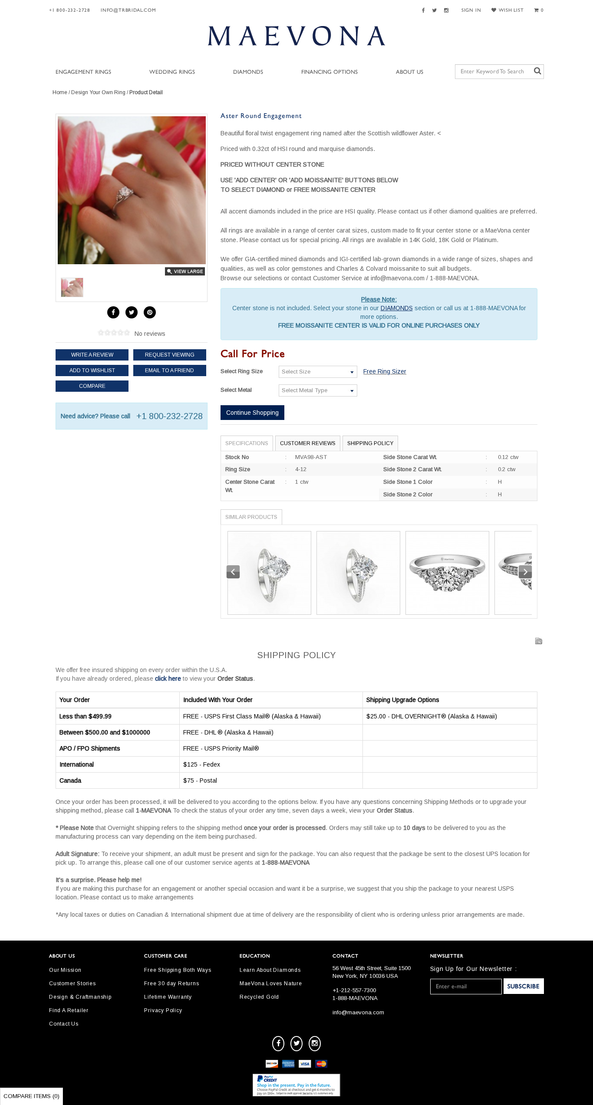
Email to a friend (169, 370)
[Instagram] (447, 10)
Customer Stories (72, 983)
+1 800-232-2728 (69, 10)
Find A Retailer (69, 1010)
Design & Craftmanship (80, 997)
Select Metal (236, 390)
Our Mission (65, 970)
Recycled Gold (259, 997)
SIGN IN (471, 10)
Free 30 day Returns (171, 983)
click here (168, 678)
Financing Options (329, 72)
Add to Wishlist (92, 370)
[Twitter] (435, 10)
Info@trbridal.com (128, 10)
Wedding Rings (172, 72)
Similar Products (251, 517)
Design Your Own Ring (98, 92)
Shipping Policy (370, 443)
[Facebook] (425, 10)
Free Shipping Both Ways (177, 970)
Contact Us (64, 1024)
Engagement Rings (83, 72)
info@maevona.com (358, 1012)
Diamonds (248, 72)
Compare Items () (31, 1096)
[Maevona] (296, 36)
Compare (92, 386)
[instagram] (315, 1043)
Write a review (92, 355)
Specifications (246, 443)
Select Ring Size (242, 371)
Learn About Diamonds (270, 970)
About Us (409, 72)
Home (60, 92)
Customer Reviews (308, 443)
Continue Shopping (252, 412)
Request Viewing (169, 355)
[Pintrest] (150, 312)
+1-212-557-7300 (354, 990)
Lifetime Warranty (168, 997)
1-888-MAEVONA (355, 998)
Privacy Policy (163, 1010)
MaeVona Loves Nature (271, 983)
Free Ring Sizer (384, 371)
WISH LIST (511, 10)
